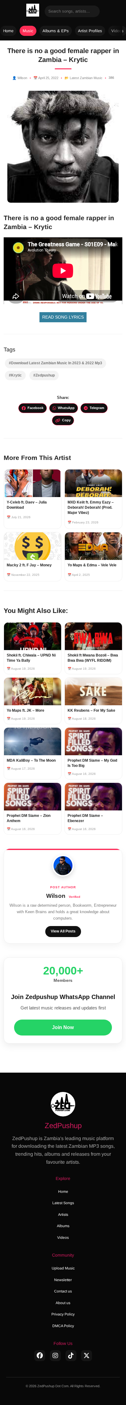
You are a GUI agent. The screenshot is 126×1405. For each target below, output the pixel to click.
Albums (63, 1226)
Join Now (63, 1027)
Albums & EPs (56, 31)
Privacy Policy (63, 1314)
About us (63, 1303)
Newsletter (63, 1280)
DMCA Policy (63, 1326)
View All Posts (63, 931)
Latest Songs (63, 1203)
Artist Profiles (90, 31)
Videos (63, 1237)
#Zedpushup (44, 375)
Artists (63, 1214)
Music (28, 31)
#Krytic (15, 375)
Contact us (63, 1291)
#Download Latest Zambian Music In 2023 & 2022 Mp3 (55, 363)
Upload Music (63, 1268)
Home (8, 31)
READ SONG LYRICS (63, 317)
